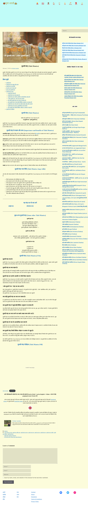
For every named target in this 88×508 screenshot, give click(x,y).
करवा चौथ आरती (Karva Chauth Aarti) (72, 164)
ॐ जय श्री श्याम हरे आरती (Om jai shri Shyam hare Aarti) (73, 174)
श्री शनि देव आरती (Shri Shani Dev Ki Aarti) (73, 201)
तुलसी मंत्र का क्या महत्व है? (14, 95)
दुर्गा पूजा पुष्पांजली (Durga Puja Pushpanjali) (73, 112)
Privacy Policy (35, 501)
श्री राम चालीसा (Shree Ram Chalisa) (72, 247)
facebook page (18, 401)
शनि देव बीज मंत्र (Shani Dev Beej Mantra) (13, 437)
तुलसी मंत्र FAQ (9, 91)
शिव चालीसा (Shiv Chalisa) (69, 245)
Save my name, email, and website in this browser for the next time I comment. (26, 477)
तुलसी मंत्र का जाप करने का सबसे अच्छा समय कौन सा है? (20, 104)
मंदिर (4, 499)
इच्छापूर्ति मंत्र (49, 206)
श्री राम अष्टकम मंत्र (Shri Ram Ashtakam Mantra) (73, 141)
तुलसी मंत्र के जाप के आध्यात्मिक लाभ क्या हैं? (17, 105)
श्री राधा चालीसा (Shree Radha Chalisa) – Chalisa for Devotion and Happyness (73, 250)
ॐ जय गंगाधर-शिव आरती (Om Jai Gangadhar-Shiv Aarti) (74, 167)
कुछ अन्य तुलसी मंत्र (10, 89)
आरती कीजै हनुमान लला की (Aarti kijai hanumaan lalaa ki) (74, 182)
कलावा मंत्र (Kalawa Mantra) (10, 435)
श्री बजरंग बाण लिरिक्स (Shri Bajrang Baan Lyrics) (75, 217)
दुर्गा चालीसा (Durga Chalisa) (69, 229)
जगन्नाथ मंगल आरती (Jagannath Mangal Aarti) (74, 145)
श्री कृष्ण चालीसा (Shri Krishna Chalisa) (72, 231)
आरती (4, 492)
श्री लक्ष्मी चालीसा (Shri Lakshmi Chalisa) (72, 242)
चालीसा (4, 494)
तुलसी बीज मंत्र (43, 432)
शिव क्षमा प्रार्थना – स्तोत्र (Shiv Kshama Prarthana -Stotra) (75, 115)
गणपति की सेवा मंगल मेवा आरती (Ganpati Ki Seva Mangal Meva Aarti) (74, 186)
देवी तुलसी (37, 133)
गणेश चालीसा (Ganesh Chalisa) (70, 224)
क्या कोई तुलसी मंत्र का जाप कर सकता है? (17, 100)
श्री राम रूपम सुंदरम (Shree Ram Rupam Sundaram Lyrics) (72, 121)
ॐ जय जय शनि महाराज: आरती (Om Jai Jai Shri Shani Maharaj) (73, 151)
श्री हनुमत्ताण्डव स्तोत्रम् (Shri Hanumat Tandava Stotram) (74, 138)
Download (12, 390)
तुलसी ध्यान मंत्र (31, 432)
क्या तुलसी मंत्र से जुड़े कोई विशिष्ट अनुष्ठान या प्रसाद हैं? (20, 102)
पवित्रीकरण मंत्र (30, 206)
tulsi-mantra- (6, 390)
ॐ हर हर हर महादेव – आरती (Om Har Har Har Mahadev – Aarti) (73, 158)
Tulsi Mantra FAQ (8, 432)
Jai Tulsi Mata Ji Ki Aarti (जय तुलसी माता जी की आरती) (74, 198)
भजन (18, 494)
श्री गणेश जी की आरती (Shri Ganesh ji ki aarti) (74, 193)
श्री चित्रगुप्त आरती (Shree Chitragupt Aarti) (74, 195)
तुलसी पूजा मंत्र (37, 432)
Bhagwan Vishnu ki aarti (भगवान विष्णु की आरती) (74, 206)
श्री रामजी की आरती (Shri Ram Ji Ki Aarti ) (73, 204)
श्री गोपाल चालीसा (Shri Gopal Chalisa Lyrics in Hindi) (74, 214)
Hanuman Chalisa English (69, 219)
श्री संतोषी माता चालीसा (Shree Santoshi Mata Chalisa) (74, 254)
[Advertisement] (44, 17)
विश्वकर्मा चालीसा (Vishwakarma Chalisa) (73, 226)
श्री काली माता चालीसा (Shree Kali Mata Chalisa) (74, 259)
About (33, 494)
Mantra (6, 431)
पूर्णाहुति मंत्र (11, 206)
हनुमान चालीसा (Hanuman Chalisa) (71, 222)
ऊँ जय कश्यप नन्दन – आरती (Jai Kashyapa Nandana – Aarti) (72, 154)
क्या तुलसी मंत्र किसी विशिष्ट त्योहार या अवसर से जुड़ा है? (20, 107)
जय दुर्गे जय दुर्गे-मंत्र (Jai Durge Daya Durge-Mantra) (73, 128)
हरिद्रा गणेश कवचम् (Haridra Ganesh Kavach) (74, 135)
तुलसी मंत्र (8, 82)
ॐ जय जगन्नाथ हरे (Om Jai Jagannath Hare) (74, 148)
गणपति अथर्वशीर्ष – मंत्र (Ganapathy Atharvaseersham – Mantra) (71, 131)
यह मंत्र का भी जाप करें (11, 88)
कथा (18, 492)
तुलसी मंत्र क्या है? (12, 93)
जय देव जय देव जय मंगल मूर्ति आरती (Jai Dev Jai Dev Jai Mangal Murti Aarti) (74, 189)
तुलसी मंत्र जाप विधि (10, 86)
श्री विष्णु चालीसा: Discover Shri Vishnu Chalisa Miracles (74, 239)
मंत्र (18, 497)
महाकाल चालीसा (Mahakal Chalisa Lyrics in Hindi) (73, 210)
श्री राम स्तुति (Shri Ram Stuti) (70, 125)
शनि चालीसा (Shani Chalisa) (69, 234)
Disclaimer (34, 497)
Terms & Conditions (36, 499)
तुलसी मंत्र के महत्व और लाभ (12, 84)
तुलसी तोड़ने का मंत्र (24, 432)
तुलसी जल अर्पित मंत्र (16, 432)
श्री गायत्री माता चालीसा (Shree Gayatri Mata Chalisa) (73, 262)
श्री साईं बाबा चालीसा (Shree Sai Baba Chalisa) (74, 257)
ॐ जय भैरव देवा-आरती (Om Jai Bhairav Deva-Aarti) (74, 171)
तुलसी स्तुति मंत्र (10, 434)
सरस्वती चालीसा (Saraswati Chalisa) (71, 236)
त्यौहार (4, 497)
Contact (33, 492)
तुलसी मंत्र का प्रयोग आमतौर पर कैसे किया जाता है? (19, 97)
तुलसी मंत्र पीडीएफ (10, 109)
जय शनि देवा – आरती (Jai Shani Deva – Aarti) (74, 161)
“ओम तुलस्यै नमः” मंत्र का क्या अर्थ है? (16, 98)
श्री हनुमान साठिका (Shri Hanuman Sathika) (73, 119)
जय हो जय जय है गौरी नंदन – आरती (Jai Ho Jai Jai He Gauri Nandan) (75, 178)
